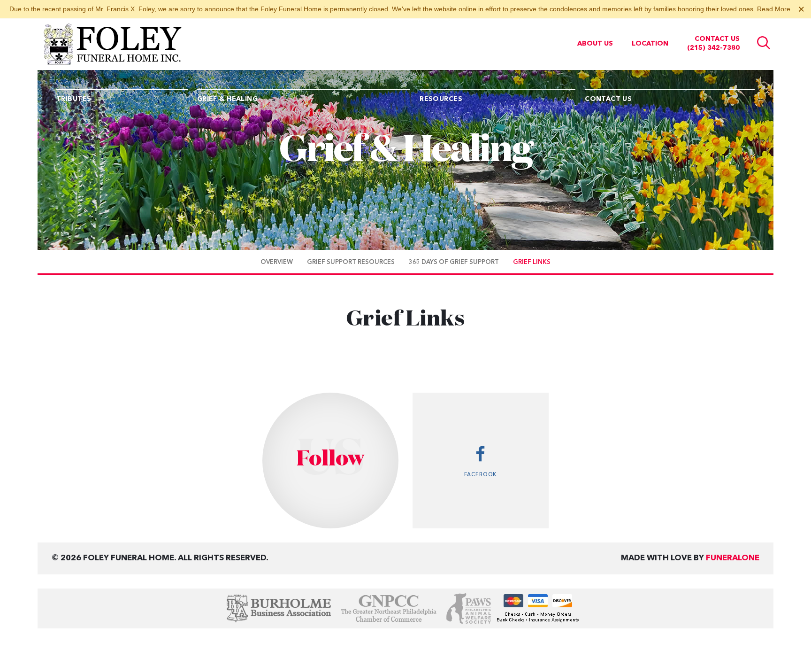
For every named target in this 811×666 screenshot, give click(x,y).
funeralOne (732, 558)
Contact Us (717, 39)
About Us (595, 43)
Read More (773, 9)
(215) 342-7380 (713, 48)
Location (650, 43)
